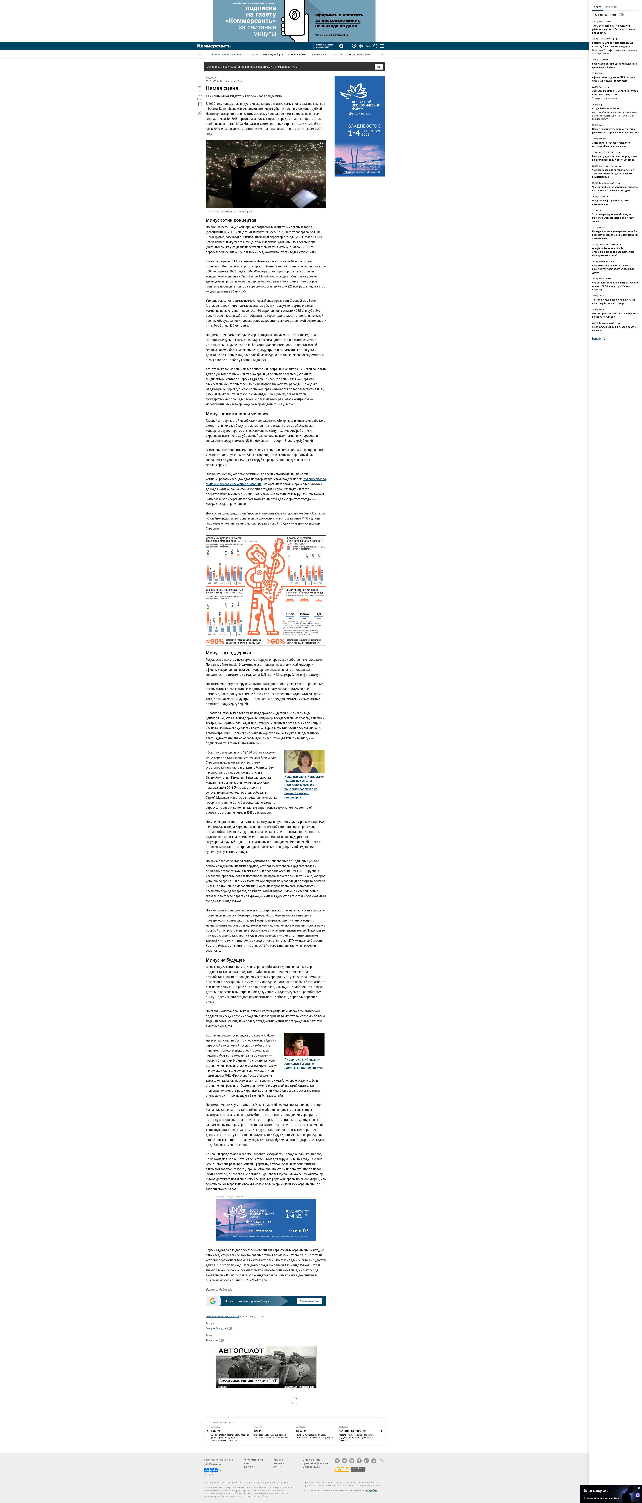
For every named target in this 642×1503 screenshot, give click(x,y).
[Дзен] (351, 1460)
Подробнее (372, 1490)
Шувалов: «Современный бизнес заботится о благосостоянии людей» (229, 1436)
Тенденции (211, 77)
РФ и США (337, 54)
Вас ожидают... (598, 1491)
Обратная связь (311, 1459)
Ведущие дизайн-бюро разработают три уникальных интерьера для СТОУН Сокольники (357, 1437)
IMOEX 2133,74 (249, 54)
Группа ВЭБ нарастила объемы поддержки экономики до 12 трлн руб (271, 1436)
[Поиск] (375, 45)
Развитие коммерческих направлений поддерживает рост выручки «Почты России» (314, 1437)
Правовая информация (315, 1463)
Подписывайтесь (309, 1301)
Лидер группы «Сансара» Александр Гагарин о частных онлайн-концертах (303, 1063)
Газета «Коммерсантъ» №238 (222, 1316)
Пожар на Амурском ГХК (358, 54)
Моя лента (611, 7)
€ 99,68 (225, 54)
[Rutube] (366, 1460)
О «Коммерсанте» (254, 1459)
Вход (368, 45)
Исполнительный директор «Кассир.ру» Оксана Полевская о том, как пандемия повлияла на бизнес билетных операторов (304, 786)
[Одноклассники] (359, 1460)
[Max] (373, 1460)
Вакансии (279, 1463)
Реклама (278, 1459)
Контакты (249, 1466)
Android (278, 1466)
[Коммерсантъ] (214, 46)
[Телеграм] (337, 1460)
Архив (247, 1463)
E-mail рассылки (311, 1466)
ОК (379, 66)
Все (232, 1422)
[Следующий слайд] (381, 1431)
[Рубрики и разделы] (382, 45)
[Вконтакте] (344, 1460)
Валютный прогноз (297, 54)
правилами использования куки (278, 67)
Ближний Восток (320, 54)
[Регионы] (354, 45)
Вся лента (598, 338)
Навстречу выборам (273, 54)
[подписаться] (230, 1328)
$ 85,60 (215, 54)
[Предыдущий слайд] (207, 1431)
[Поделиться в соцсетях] (200, 113)
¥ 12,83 (235, 54)
